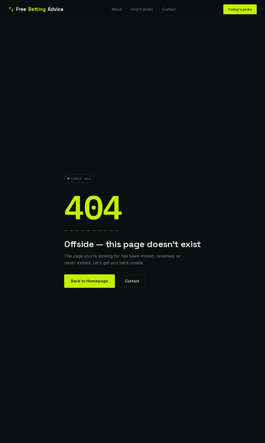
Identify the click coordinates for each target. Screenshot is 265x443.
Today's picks (240, 9)
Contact (168, 9)
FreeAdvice (39, 9)
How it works (142, 9)
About (117, 9)
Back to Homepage (89, 280)
